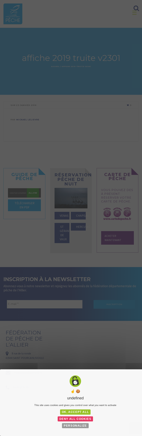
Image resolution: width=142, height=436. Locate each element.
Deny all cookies (75, 418)
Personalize (75, 425)
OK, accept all (75, 411)
